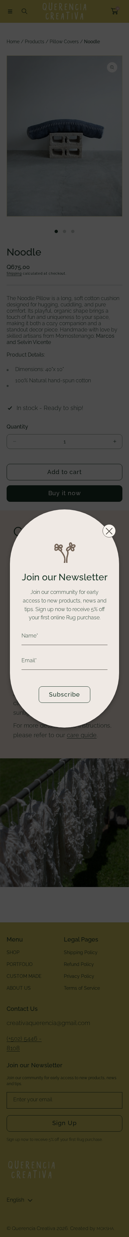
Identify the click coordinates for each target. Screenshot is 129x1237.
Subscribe (64, 694)
